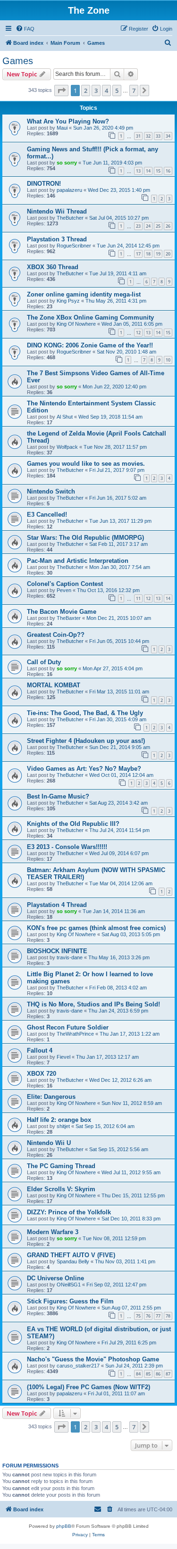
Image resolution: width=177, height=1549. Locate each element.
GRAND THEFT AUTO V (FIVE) (71, 1255)
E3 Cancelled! (47, 514)
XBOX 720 (41, 1073)
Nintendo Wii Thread (57, 211)
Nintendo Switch (51, 491)
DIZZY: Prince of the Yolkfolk (69, 1212)
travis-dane (70, 957)
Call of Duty (44, 662)
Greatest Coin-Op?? (55, 634)
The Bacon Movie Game (61, 611)
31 (138, 136)
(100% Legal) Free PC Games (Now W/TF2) (88, 1387)
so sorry (67, 162)
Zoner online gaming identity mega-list (84, 294)
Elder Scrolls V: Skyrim (61, 1189)
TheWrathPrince (75, 1034)
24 (148, 226)
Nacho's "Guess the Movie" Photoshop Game (93, 1359)
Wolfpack (67, 447)
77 (158, 1316)
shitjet (63, 1126)
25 (158, 226)
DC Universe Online (55, 1278)
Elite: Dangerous (51, 1096)
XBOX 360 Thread (52, 267)
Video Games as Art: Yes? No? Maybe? (84, 768)
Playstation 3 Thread (57, 239)
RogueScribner (74, 245)
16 (168, 171)
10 (168, 360)
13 (138, 171)
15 (158, 171)
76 (148, 1316)
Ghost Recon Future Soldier (68, 1027)
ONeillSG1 (69, 1284)
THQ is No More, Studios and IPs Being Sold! (93, 1004)
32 (148, 136)
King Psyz (68, 301)
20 (168, 254)
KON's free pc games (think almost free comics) (96, 927)
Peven (64, 590)
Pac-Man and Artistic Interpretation (77, 560)
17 (138, 254)
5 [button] (116, 90)
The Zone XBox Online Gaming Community (90, 317)
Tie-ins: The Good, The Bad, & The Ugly (85, 713)
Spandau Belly (73, 1261)
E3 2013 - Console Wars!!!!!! (67, 846)
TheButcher (70, 218)
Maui (62, 128)
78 (168, 1316)
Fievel (63, 1057)
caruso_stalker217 (78, 1365)
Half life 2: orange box (59, 1119)
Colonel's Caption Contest (65, 583)
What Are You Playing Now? (68, 121)
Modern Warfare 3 (52, 1232)
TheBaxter (69, 618)
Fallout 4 (39, 1050)
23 (138, 226)
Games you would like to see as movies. (86, 463)
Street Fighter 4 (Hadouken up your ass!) (86, 740)
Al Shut (65, 417)
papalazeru (69, 190)
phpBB (63, 1526)
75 (138, 1316)
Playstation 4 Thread (57, 904)
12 (138, 333)
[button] (61, 90)
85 (148, 1374)
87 (168, 1374)
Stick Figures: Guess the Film (70, 1301)
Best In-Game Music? (58, 796)
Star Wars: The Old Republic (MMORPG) (85, 537)
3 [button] (96, 90)
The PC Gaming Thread (61, 1166)
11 (138, 598)
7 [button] (133, 90)
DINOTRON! (44, 183)
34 (168, 136)
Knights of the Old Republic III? (73, 823)
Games (17, 61)
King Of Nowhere (76, 324)
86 (158, 1374)
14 (148, 171)
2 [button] (85, 90)
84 (138, 1374)
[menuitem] (25, 28)
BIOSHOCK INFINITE (57, 951)
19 (158, 254)
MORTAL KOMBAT (53, 685)
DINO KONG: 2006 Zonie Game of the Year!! (90, 345)
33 (158, 136)
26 (168, 226)
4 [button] (106, 90)
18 (148, 254)
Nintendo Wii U (49, 1142)
